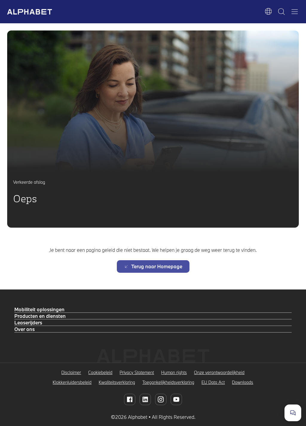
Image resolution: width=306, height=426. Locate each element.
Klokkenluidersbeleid (72, 382)
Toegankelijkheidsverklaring (168, 382)
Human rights (174, 372)
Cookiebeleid (100, 372)
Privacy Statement (137, 372)
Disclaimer (71, 372)
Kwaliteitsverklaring (117, 382)
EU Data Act (213, 382)
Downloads (242, 382)
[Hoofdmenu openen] (294, 11)
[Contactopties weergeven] (292, 412)
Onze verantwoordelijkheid (219, 372)
